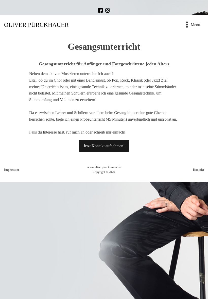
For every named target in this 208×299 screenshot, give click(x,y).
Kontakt (198, 170)
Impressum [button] (11, 170)
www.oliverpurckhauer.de (104, 167)
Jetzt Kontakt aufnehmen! (104, 146)
